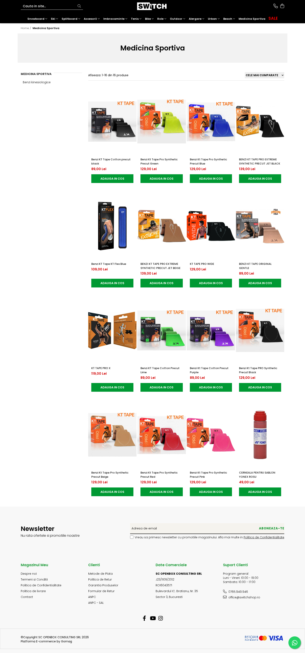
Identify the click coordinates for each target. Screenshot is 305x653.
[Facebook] (144, 618)
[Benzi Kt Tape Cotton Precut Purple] (211, 330)
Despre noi (29, 574)
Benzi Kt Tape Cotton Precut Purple (209, 370)
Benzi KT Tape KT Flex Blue (108, 264)
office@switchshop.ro (244, 597)
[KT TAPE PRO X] (112, 330)
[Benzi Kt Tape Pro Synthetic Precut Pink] (211, 435)
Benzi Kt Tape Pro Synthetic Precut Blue (208, 161)
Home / (26, 28)
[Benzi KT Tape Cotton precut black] (112, 121)
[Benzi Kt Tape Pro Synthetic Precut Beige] (112, 435)
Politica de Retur (100, 579)
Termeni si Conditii (34, 579)
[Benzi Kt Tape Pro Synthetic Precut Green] (161, 121)
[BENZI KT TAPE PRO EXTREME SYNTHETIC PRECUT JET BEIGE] (161, 226)
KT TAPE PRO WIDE (202, 264)
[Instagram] (160, 618)
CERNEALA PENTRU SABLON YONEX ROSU (257, 475)
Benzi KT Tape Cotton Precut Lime (159, 370)
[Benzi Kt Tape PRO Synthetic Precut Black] (260, 330)
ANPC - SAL (96, 603)
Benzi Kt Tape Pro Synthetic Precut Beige (109, 475)
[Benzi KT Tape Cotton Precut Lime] (161, 330)
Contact (27, 597)
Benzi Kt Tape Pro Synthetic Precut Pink (208, 475)
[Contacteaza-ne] (275, 6)
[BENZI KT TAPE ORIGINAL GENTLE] (260, 226)
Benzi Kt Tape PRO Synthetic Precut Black (258, 370)
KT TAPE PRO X (101, 368)
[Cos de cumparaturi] (282, 6)
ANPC (92, 597)
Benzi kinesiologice (37, 82)
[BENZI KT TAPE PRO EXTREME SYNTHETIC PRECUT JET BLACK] (260, 121)
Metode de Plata (100, 574)
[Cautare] (79, 6)
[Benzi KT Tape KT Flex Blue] (112, 226)
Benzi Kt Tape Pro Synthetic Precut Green (159, 161)
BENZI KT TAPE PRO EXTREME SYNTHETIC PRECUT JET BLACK (259, 161)
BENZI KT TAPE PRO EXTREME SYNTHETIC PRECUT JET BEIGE (160, 266)
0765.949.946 (238, 592)
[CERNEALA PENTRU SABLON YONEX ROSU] (260, 435)
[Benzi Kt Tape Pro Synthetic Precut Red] (161, 435)
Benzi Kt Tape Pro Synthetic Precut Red (159, 475)
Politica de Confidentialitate (264, 537)
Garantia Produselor (103, 585)
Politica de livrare (33, 591)
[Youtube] (152, 618)
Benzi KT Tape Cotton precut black (111, 161)
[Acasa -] (152, 6)
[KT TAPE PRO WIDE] (211, 226)
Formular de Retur (101, 591)
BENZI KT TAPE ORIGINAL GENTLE (255, 266)
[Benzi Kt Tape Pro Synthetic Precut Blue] (211, 121)
